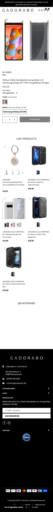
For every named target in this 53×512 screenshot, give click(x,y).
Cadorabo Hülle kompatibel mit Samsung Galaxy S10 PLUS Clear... (13, 234)
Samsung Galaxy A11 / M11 (14, 112)
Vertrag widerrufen (13, 507)
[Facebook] (4, 423)
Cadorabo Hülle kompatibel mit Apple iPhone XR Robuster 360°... (39, 182)
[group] (13, 155)
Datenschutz (40, 504)
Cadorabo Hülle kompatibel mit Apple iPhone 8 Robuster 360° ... (13, 284)
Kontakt (35, 507)
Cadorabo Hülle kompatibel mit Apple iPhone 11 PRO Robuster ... (39, 234)
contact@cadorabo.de (16, 383)
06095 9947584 (13, 379)
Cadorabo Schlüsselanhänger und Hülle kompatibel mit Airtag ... (13, 184)
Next (23, 173)
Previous (5, 173)
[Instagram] (9, 423)
